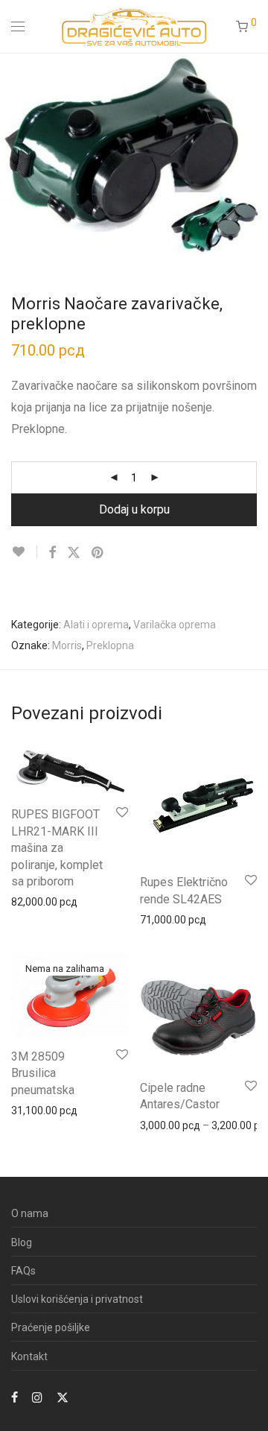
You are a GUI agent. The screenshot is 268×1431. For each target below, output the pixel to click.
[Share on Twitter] (73, 553)
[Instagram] (37, 1397)
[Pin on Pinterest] (98, 553)
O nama (29, 1213)
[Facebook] (14, 1397)
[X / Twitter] (62, 1397)
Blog (21, 1242)
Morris (67, 645)
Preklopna (110, 645)
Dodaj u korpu (134, 509)
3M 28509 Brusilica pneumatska (42, 1073)
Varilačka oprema (174, 625)
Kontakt (29, 1356)
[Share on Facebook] (52, 553)
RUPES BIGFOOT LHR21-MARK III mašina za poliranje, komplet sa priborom (57, 847)
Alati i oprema (96, 625)
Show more (31, 901)
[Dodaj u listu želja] (24, 552)
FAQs (23, 1271)
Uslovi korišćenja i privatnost (77, 1299)
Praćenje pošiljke (50, 1327)
